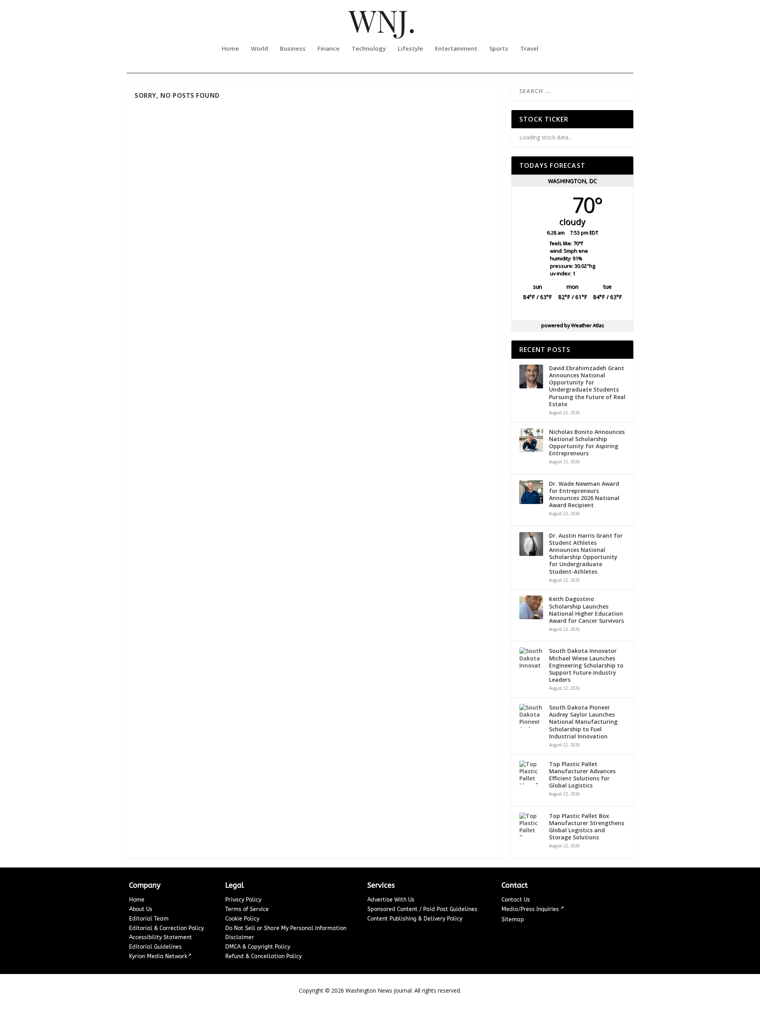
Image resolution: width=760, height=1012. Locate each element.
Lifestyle (410, 48)
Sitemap (513, 919)
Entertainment (456, 48)
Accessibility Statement (160, 937)
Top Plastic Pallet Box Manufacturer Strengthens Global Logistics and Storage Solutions (586, 826)
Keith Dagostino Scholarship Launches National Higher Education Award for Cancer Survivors (586, 609)
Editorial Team (149, 918)
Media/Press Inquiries (531, 909)
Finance (328, 48)
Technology (369, 48)
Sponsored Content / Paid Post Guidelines (422, 909)
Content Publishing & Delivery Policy (414, 918)
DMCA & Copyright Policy (257, 947)
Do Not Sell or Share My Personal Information (285, 928)
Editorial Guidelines (155, 947)
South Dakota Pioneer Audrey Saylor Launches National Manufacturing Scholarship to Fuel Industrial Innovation (583, 722)
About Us (140, 909)
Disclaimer (239, 937)
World (259, 48)
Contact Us (516, 899)
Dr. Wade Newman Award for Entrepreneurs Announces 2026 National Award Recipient (584, 494)
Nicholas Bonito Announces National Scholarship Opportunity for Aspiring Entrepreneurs (587, 442)
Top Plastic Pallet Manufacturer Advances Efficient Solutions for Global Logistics (582, 775)
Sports (498, 48)
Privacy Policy (243, 899)
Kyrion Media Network (158, 956)
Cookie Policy (242, 918)
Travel (529, 48)
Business (293, 48)
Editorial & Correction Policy (166, 928)
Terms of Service (247, 909)
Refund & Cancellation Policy (263, 956)
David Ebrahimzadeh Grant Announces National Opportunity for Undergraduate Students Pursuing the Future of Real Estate (587, 386)
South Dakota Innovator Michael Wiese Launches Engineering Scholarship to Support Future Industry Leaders (586, 665)
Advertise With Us (390, 899)
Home (230, 48)
